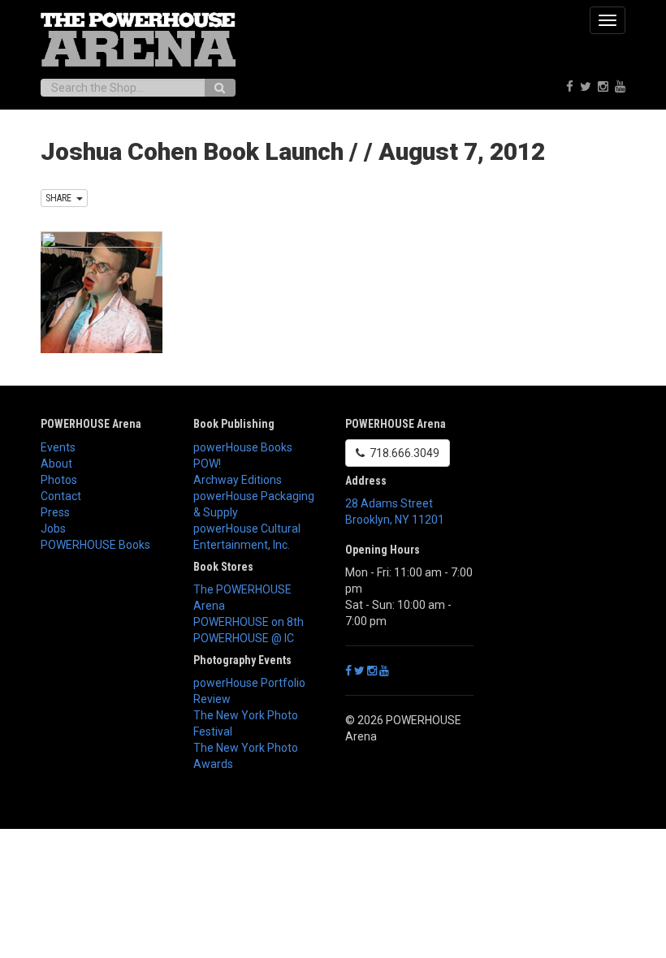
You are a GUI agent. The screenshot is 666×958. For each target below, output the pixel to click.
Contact (61, 496)
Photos (59, 479)
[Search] (220, 88)
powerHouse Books (242, 447)
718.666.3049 (402, 453)
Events (58, 447)
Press (55, 512)
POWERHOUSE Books (95, 544)
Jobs (53, 528)
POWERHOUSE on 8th (248, 621)
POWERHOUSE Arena (91, 423)
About (56, 463)
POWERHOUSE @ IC (243, 638)
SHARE (60, 198)
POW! (207, 463)
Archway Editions (237, 479)
